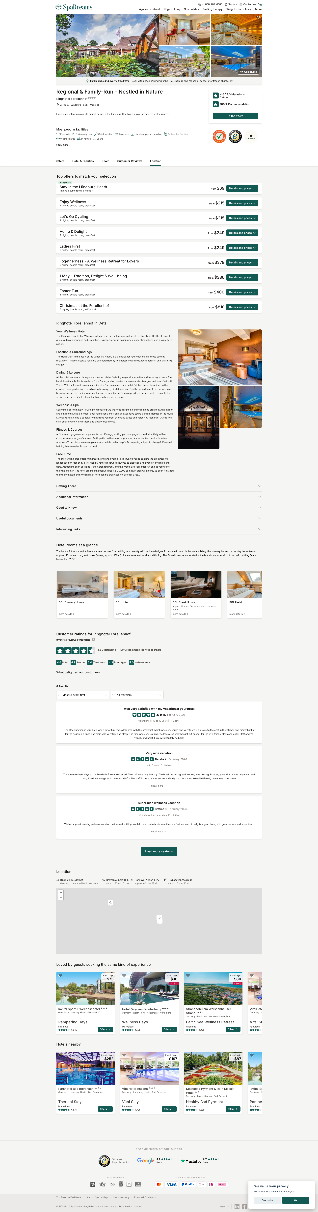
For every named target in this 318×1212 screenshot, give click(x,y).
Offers (60, 161)
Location (155, 161)
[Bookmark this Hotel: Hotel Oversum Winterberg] (124, 975)
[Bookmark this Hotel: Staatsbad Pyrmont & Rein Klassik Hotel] (188, 1055)
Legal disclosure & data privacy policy (103, 1206)
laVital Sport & (79, 1009)
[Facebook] (244, 1206)
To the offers (235, 116)
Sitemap (138, 1206)
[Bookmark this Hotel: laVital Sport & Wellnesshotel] (60, 975)
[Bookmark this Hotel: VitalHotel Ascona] (251, 975)
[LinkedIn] (237, 1206)
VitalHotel (135, 1088)
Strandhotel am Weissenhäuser (208, 1011)
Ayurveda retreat (149, 9)
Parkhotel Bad (76, 1088)
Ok (295, 1200)
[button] (110, 903)
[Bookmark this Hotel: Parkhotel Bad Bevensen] (60, 1055)
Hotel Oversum (145, 1009)
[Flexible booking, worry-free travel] (231, 81)
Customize (267, 1200)
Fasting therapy (212, 9)
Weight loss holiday (238, 9)
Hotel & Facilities (83, 161)
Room (105, 161)
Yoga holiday (172, 9)
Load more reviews (159, 851)
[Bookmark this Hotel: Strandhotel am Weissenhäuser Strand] (188, 975)
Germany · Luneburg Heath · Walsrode (79, 104)
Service (128, 1206)
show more (62, 144)
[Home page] (75, 6)
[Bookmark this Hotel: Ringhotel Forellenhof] (257, 17)
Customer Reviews (129, 161)
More (258, 9)
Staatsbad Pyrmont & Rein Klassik (210, 1090)
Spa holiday (191, 9)
